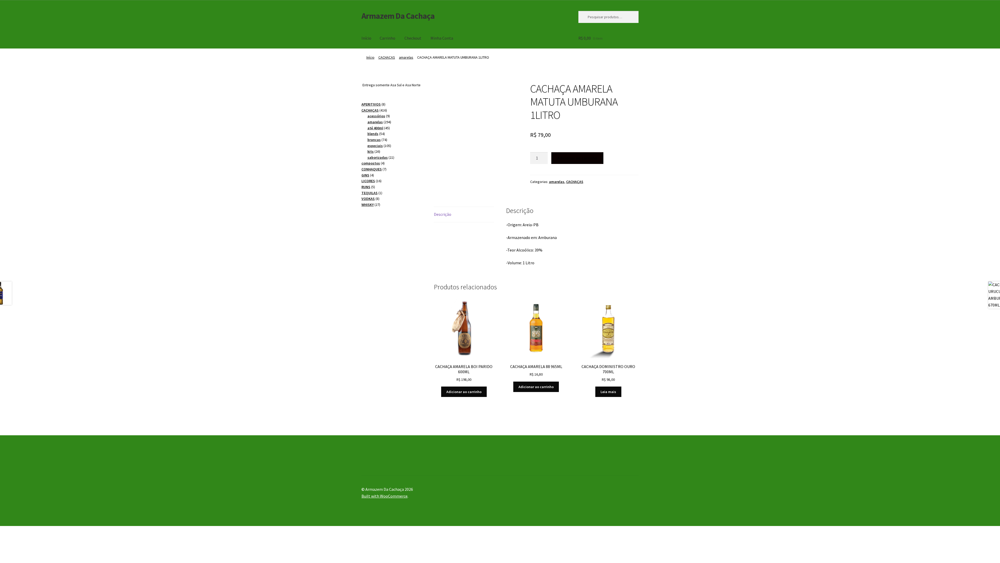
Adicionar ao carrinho (577, 158)
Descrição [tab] (442, 214)
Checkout (412, 38)
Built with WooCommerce (384, 496)
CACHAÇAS (386, 57)
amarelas (406, 57)
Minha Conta (441, 38)
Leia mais (608, 391)
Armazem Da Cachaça (398, 16)
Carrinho (387, 38)
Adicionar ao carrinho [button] (464, 391)
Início (366, 38)
